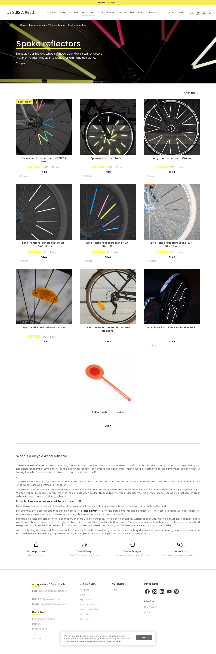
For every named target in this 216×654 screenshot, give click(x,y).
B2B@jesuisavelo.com (50, 599)
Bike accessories (89, 609)
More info (118, 641)
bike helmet (90, 510)
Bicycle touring (88, 604)
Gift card (85, 614)
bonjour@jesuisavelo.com (185, 555)
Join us (148, 611)
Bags (82, 594)
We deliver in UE (106, 2)
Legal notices (39, 628)
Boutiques (177, 12)
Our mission (150, 607)
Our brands (86, 619)
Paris (114, 589)
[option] (106, 2)
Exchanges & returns (43, 619)
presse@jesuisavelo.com (54, 604)
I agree (144, 637)
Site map (37, 638)
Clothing (84, 589)
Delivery (36, 623)
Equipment (86, 599)
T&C (34, 633)
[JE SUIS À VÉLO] (19, 12)
